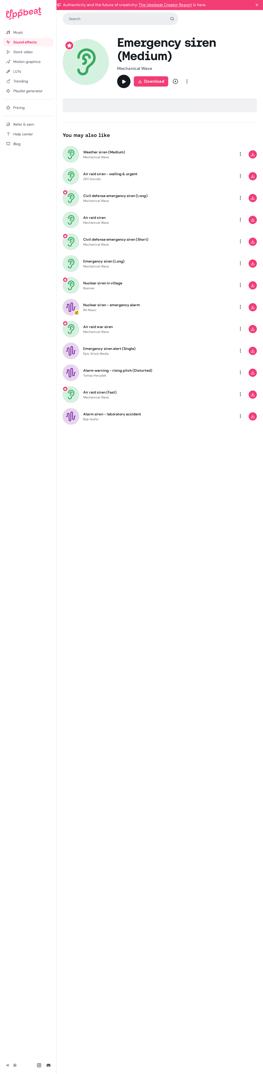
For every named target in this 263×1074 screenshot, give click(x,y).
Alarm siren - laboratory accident (112, 414)
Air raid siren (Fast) (100, 392)
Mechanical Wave (134, 68)
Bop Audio (90, 419)
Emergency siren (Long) (104, 261)
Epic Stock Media (96, 354)
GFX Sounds (92, 179)
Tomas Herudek (94, 375)
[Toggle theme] (14, 1065)
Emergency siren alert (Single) (109, 348)
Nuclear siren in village (102, 283)
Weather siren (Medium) (104, 152)
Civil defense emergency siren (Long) (115, 195)
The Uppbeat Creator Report (165, 4)
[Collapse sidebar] (7, 1065)
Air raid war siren (98, 326)
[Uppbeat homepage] (28, 13)
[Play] (123, 81)
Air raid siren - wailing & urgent (110, 174)
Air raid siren (94, 217)
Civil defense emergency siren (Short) (115, 239)
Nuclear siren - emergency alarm (111, 305)
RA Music (90, 310)
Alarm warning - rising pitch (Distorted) (117, 370)
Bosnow (88, 288)
